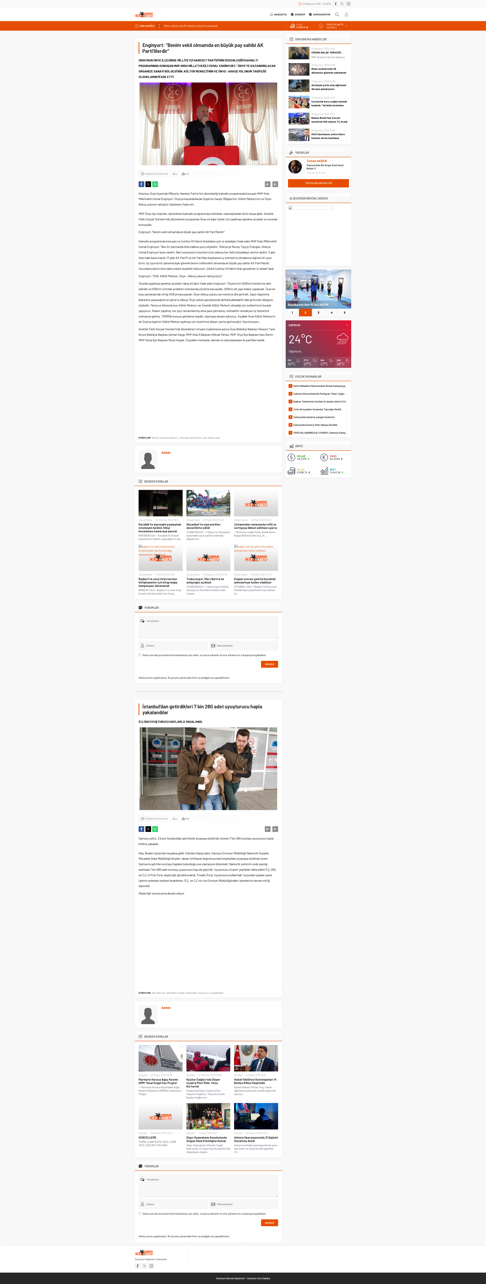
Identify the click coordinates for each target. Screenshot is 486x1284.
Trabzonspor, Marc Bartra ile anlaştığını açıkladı (205, 580)
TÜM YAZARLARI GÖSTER (318, 183)
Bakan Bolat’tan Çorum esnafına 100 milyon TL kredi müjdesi (329, 121)
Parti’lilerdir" (196, 437)
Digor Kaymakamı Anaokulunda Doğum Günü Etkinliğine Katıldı (206, 1139)
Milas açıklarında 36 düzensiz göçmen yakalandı (328, 70)
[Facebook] (335, 3)
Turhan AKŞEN (317, 161)
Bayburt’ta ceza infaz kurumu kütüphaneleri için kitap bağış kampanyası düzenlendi (158, 582)
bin (163, 992)
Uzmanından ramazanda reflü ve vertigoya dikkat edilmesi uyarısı (255, 526)
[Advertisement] (208, 387)
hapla (181, 992)
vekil (217, 437)
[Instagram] (348, 3)
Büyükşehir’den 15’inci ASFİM (308, 304)
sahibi (211, 437)
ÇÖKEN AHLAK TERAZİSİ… (327, 52)
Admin (165, 452)
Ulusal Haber (145, 519)
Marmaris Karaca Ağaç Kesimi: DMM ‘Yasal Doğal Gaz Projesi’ (159, 1081)
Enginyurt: (172, 437)
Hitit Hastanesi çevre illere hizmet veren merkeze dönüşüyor (328, 138)
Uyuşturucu (204, 992)
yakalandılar (217, 992)
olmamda (184, 437)
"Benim (155, 437)
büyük (163, 437)
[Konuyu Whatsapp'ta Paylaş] (155, 184)
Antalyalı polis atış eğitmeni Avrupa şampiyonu (190, 25)
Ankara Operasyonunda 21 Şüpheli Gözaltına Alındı (256, 1139)
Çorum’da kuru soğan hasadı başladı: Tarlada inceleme (329, 103)
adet (159, 992)
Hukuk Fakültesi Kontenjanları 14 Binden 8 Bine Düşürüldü (255, 1081)
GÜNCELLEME (147, 1137)
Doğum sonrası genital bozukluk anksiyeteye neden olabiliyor (255, 580)
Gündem (143, 1075)
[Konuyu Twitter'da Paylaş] (148, 184)
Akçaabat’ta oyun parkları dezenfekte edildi (203, 526)
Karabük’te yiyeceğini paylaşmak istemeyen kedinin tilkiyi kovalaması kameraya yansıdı (160, 528)
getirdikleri (172, 992)
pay (205, 437)
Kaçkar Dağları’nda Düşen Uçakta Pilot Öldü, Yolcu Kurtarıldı (203, 1083)
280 (154, 992)
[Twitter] (342, 3)
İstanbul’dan (191, 992)
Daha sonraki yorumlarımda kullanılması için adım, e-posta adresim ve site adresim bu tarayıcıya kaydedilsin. (204, 655)
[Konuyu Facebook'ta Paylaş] (141, 184)
